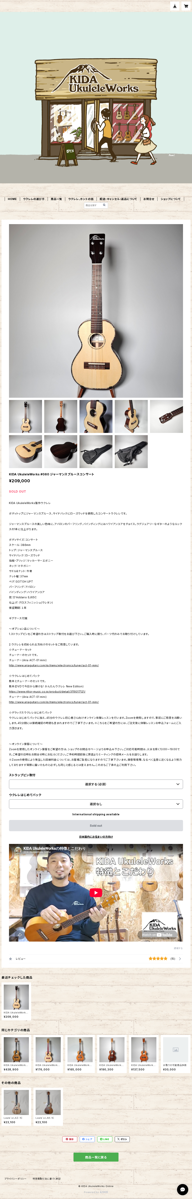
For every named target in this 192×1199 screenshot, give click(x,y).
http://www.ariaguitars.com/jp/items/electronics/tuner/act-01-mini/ (54, 665)
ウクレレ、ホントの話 (80, 199)
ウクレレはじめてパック (25, 795)
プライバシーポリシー (15, 1178)
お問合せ (148, 199)
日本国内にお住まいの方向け (96, 836)
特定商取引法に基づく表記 (47, 1178)
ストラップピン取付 (22, 775)
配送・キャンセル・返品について (118, 199)
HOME (12, 199)
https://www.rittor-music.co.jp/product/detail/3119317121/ (47, 691)
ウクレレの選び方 (33, 199)
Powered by (92, 1192)
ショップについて (171, 199)
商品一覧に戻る (96, 1157)
